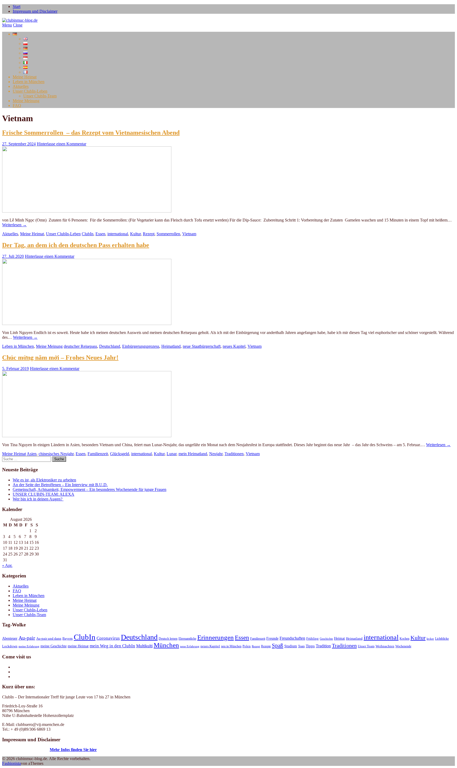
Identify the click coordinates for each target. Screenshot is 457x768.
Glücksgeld (119, 453)
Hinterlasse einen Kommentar (61, 144)
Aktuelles (21, 86)
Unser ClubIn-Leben (30, 91)
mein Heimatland (193, 453)
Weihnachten (385, 646)
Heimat (339, 638)
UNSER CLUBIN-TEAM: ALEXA (43, 494)
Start (16, 6)
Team (301, 646)
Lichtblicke (442, 638)
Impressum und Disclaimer (35, 11)
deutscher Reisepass (80, 346)
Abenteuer (9, 638)
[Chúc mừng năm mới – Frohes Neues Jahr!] (86, 435)
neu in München (231, 646)
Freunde (272, 638)
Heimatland (171, 346)
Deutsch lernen (168, 638)
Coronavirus (108, 638)
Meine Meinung (26, 100)
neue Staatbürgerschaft (202, 346)
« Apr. (7, 565)
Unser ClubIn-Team (40, 96)
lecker (430, 638)
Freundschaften (292, 638)
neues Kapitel (234, 346)
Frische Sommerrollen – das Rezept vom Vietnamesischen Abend (91, 132)
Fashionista (11, 763)
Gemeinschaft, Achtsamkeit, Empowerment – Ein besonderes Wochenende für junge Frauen (89, 489)
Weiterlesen (14, 225)
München (166, 645)
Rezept (148, 234)
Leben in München (28, 81)
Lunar (171, 453)
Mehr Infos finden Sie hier (73, 749)
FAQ (17, 105)
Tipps (310, 646)
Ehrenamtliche (187, 638)
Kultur (135, 234)
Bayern (67, 638)
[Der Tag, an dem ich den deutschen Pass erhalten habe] (86, 323)
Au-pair (27, 638)
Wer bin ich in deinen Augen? (38, 499)
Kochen (404, 638)
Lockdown (9, 646)
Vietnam (189, 234)
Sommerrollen (168, 234)
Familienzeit (98, 453)
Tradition (323, 646)
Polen (247, 646)
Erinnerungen (215, 637)
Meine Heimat (24, 77)
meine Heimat (78, 646)
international (117, 234)
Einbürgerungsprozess (140, 346)
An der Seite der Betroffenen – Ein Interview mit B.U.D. (60, 484)
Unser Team (366, 646)
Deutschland (109, 346)
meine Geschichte (53, 646)
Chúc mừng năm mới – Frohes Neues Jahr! (60, 357)
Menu (7, 25)
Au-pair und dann (48, 638)
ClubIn (87, 234)
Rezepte (266, 646)
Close (17, 25)
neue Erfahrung (189, 646)
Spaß (277, 645)
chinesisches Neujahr (56, 453)
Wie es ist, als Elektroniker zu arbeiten (44, 480)
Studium (290, 646)
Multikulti (144, 646)
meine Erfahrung (29, 646)
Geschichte (326, 638)
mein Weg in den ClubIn (112, 645)
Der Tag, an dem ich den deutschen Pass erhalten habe (75, 245)
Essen (100, 234)
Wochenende (403, 646)
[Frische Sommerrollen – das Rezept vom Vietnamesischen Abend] (86, 211)
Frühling (312, 638)
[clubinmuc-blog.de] (20, 20)
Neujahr (215, 453)
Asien (31, 453)
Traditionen (234, 453)
